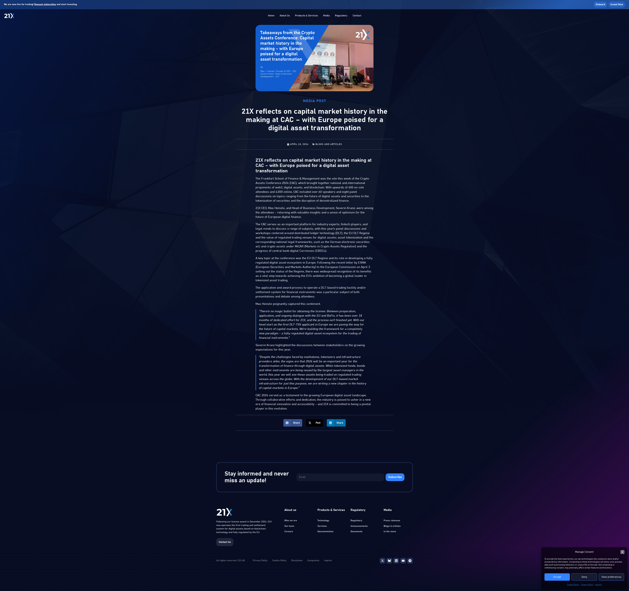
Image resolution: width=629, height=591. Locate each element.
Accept (557, 577)
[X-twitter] (382, 560)
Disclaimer (297, 560)
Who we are (290, 520)
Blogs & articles (392, 526)
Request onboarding (45, 4)
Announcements (359, 526)
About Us (285, 15)
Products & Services (306, 15)
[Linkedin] (396, 560)
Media (326, 15)
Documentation (325, 531)
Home (271, 15)
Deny (584, 577)
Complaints (313, 560)
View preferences (611, 577)
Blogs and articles (328, 144)
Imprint (598, 585)
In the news (390, 531)
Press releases (392, 520)
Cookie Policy (573, 585)
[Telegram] (410, 560)
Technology (323, 520)
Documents (356, 531)
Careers (288, 531)
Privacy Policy (587, 585)
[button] (622, 552)
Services (322, 526)
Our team (289, 526)
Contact (357, 15)
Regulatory (341, 15)
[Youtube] (403, 560)
